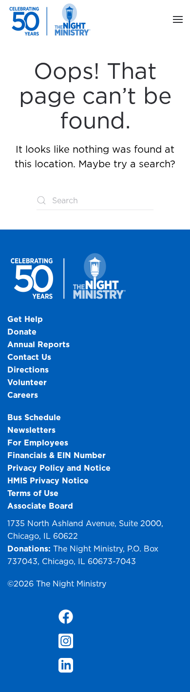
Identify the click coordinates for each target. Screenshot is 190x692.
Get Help (25, 319)
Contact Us (29, 357)
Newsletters (31, 430)
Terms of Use (32, 493)
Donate (22, 331)
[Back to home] (51, 19)
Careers (22, 395)
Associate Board (40, 505)
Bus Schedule (34, 417)
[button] (178, 19)
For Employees (37, 442)
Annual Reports (38, 344)
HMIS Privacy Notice (48, 480)
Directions (28, 369)
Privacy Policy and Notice (60, 467)
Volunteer (27, 382)
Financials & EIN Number (56, 455)
